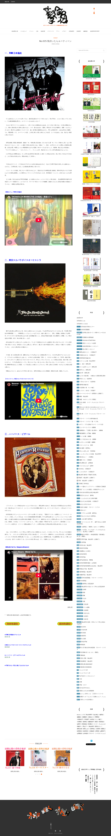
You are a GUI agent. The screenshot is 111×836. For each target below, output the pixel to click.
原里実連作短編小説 (84, 358)
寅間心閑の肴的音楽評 (84, 664)
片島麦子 (86, 719)
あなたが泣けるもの (84, 504)
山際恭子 (102, 731)
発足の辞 (7, 1)
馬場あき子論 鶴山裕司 (85, 569)
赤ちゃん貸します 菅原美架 (86, 451)
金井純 (92, 719)
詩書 (79, 682)
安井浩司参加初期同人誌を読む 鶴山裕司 (90, 566)
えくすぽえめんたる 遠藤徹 (86, 439)
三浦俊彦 (91, 731)
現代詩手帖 (82, 641)
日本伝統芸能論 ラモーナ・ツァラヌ (89, 578)
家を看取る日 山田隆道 (85, 463)
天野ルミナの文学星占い (85, 699)
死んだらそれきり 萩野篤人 (86, 516)
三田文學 (82, 604)
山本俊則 (85, 733)
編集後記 (85, 31)
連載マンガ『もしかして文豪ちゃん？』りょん (91, 697)
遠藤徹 (79, 717)
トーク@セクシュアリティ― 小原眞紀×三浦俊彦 (91, 486)
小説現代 (82, 616)
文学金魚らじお (81, 321)
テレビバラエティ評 (83, 673)
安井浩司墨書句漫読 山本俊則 (86, 563)
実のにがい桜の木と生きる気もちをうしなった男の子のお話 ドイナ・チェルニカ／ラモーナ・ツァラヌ (91, 409)
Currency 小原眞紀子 (84, 469)
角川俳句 (81, 627)
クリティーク (51, 31)
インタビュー (23, 31)
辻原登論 (81, 542)
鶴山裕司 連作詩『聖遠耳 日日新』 (87, 475)
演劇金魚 (81, 655)
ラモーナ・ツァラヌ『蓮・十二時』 (88, 421)
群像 (81, 595)
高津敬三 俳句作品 (83, 483)
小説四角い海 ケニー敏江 (85, 387)
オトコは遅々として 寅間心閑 (87, 367)
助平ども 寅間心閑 (84, 370)
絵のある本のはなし (83, 688)
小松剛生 (79, 721)
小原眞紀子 (80, 719)
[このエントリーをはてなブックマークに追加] (91, 741)
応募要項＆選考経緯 (85, 337)
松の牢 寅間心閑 (83, 373)
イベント (31, 31)
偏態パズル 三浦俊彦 (84, 460)
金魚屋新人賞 (15, 31)
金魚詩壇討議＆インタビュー (87, 346)
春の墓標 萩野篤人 (83, 448)
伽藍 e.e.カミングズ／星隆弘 (86, 399)
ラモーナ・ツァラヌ (94, 733)
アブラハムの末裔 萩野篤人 (87, 513)
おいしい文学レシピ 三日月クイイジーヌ (90, 694)
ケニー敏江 (98, 719)
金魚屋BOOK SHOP (51, 826)
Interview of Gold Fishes (86, 340)
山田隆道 (79, 733)
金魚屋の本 (80, 318)
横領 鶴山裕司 (82, 396)
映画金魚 (81, 644)
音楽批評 (55, 38)
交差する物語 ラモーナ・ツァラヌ (88, 507)
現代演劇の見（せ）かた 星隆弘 (87, 652)
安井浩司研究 (82, 554)
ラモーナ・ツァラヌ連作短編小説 (87, 418)
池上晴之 (95, 714)
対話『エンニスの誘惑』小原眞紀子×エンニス (90, 489)
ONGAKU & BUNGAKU (84, 667)
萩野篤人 (92, 728)
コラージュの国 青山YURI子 (86, 361)
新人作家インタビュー (86, 349)
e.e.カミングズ (81, 714)
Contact (13, 1)
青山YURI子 (89, 714)
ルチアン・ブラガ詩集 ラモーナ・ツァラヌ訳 (90, 424)
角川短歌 (81, 633)
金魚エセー (81, 510)
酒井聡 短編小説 (82, 384)
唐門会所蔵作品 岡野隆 (85, 560)
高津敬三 (90, 724)
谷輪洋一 (79, 726)
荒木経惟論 (81, 581)
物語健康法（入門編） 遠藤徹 (86, 433)
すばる (81, 598)
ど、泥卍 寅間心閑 (84, 364)
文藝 (81, 601)
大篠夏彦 (84, 717)
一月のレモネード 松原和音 (86, 382)
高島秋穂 (84, 724)
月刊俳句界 (82, 630)
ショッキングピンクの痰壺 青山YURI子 (89, 454)
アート (57, 31)
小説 (37, 31)
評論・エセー (82, 685)
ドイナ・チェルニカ (99, 724)
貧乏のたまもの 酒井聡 (85, 495)
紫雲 (96, 721)
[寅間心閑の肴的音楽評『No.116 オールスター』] (38, 758)
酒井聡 (85, 721)
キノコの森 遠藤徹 (84, 436)
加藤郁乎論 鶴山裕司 (84, 575)
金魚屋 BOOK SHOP (94, 31)
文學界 (81, 589)
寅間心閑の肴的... (15, 771)
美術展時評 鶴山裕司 (84, 661)
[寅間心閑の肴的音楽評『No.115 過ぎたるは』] (62, 758)
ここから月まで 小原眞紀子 (85, 472)
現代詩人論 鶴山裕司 (84, 545)
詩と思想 (81, 639)
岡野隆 (97, 717)
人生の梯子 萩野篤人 (85, 519)
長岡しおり (86, 728)
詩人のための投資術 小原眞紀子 (87, 501)
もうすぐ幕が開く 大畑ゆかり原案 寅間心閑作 (91, 376)
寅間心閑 (79, 728)
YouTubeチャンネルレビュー (86, 676)
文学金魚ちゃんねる (82, 324)
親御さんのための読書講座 (85, 691)
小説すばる (83, 613)
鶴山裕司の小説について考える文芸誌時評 (91, 586)
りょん (103, 733)
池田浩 (101, 714)
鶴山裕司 (91, 726)
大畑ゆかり (91, 717)
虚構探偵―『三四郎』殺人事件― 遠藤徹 (90, 430)
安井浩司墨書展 (83, 329)
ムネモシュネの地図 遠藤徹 (86, 442)
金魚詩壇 (43, 31)
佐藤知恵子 (91, 721)
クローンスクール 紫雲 (85, 445)
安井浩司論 (81, 557)
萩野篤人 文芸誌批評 (85, 583)
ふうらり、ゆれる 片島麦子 (86, 390)
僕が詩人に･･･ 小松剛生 (85, 457)
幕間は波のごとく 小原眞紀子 (87, 352)
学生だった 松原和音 (84, 379)
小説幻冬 (82, 619)
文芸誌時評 (71, 31)
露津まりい (98, 726)
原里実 (98, 728)
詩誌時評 (79, 31)
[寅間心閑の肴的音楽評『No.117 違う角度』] (15, 758)
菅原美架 (101, 721)
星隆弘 (103, 728)
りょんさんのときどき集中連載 (87, 498)
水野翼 (97, 731)
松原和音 (85, 731)
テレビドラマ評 (82, 670)
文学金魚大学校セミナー (85, 326)
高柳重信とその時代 (83, 551)
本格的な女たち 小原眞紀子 (86, 355)
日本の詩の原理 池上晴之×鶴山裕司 (87, 492)
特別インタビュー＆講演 (86, 343)
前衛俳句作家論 (82, 548)
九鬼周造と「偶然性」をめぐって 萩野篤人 (93, 527)
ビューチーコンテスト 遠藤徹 (86, 427)
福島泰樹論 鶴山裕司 (84, 572)
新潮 (81, 592)
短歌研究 (81, 636)
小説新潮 (82, 610)
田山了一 (85, 726)
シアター (64, 31)
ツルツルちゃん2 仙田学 (85, 466)
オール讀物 (83, 607)
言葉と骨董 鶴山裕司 (84, 658)
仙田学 (79, 724)
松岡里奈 (79, 731)
